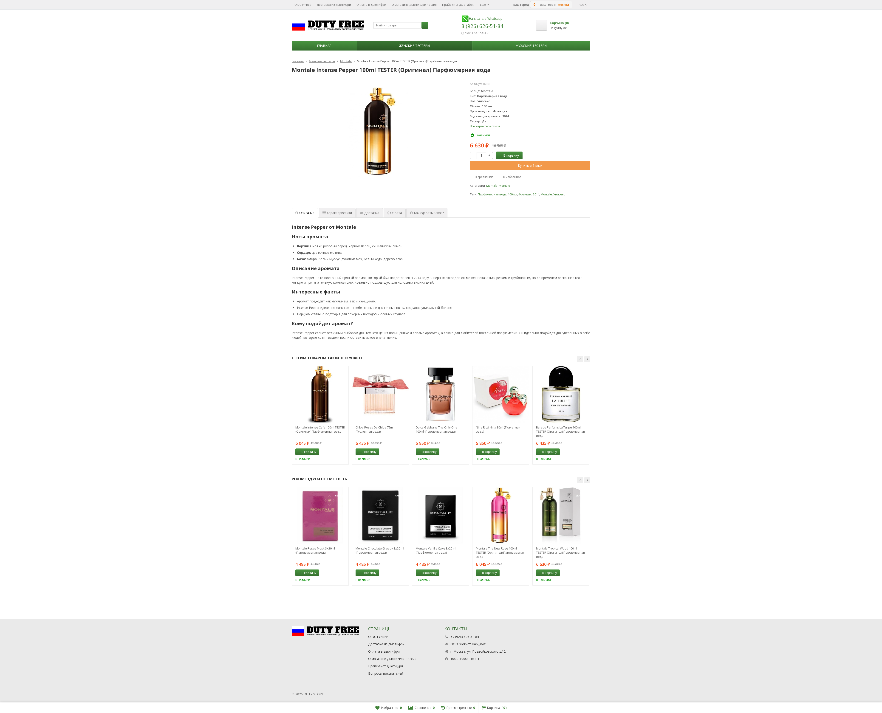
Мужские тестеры (531, 45)
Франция (524, 194)
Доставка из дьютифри (334, 5)
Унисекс (559, 194)
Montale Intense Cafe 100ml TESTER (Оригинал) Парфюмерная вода (320, 429)
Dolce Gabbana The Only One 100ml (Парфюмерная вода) (436, 429)
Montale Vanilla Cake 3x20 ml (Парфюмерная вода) (436, 550)
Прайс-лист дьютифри (458, 5)
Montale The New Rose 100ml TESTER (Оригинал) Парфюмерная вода (500, 552)
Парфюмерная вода (492, 194)
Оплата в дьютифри (371, 5)
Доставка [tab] (371, 213)
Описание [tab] (306, 213)
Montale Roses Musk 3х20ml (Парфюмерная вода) (315, 550)
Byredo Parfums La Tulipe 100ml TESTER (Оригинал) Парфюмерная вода (560, 431)
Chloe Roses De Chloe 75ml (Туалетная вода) (374, 429)
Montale (492, 186)
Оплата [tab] (396, 213)
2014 (536, 194)
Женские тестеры (414, 45)
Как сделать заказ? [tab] (429, 213)
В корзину (511, 155)
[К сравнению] (336, 451)
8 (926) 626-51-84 (482, 26)
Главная (324, 45)
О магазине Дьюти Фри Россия (414, 5)
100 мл (512, 194)
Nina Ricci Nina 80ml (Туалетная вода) (498, 429)
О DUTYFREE (302, 5)
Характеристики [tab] (339, 213)
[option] (320, 415)
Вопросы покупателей (385, 673)
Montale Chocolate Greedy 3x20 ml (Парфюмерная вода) (380, 550)
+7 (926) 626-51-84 (464, 636)
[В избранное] (343, 451)
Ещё (483, 5)
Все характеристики (485, 126)
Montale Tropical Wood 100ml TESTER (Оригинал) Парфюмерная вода (560, 552)
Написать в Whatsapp (485, 18)
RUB (582, 5)
